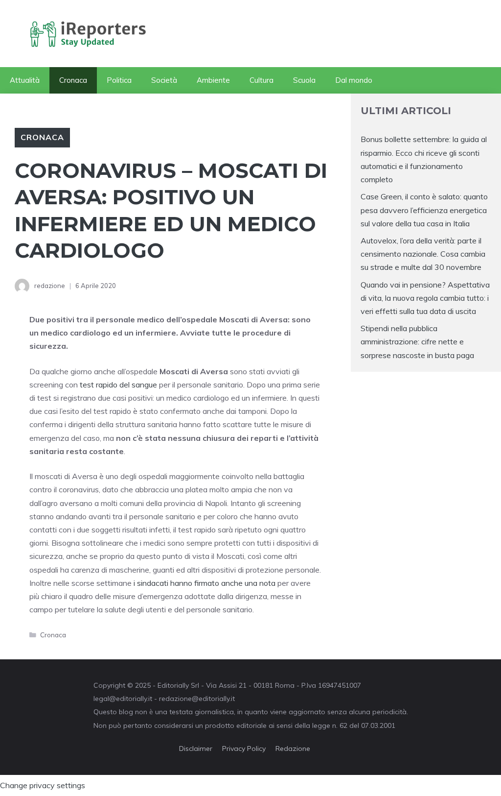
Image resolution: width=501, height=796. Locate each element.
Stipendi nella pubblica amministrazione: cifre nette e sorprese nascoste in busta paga (417, 341)
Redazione (292, 748)
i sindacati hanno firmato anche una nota (203, 583)
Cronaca (73, 80)
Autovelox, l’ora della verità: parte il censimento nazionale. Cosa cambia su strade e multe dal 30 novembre (423, 254)
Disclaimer (195, 748)
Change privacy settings (42, 785)
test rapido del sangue (117, 384)
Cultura (261, 80)
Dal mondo (353, 80)
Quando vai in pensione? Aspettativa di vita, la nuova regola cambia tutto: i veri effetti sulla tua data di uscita (425, 298)
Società (164, 80)
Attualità (25, 80)
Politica (119, 80)
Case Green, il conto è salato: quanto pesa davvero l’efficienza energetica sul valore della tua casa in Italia (424, 210)
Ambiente (213, 80)
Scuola (304, 80)
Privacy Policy (244, 748)
